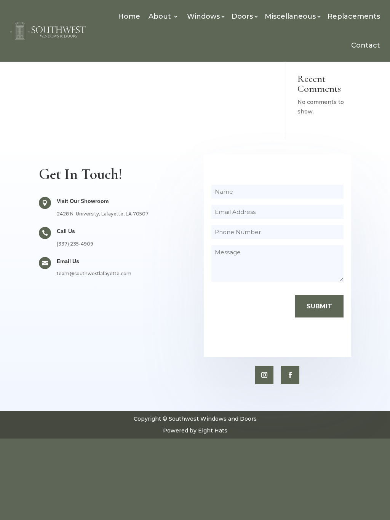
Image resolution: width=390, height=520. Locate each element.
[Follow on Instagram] (264, 375)
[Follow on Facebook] (290, 375)
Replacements (354, 16)
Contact (365, 45)
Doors (242, 16)
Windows (203, 16)
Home (129, 16)
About (160, 16)
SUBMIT (319, 306)
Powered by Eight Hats (195, 430)
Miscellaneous (290, 16)
